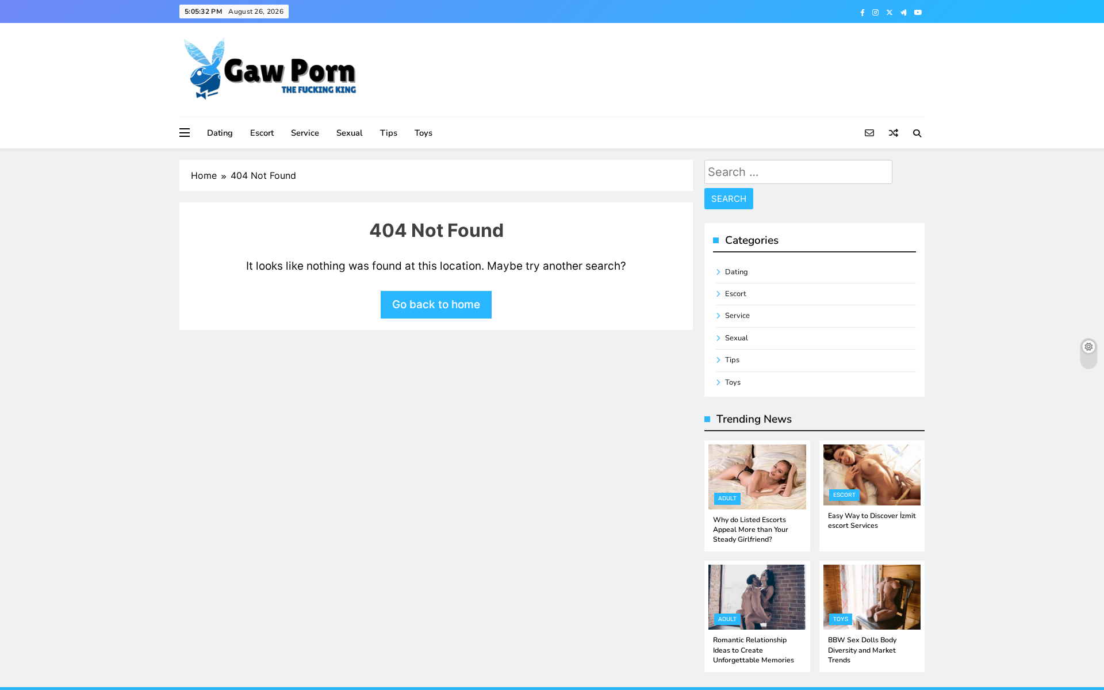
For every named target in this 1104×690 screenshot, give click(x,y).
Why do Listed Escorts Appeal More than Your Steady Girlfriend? (750, 530)
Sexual (349, 133)
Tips (388, 133)
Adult (727, 498)
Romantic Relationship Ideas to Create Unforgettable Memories (753, 650)
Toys (423, 133)
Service (305, 133)
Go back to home (436, 304)
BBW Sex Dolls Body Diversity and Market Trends (862, 650)
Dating (220, 133)
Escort (262, 133)
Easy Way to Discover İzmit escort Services (872, 520)
